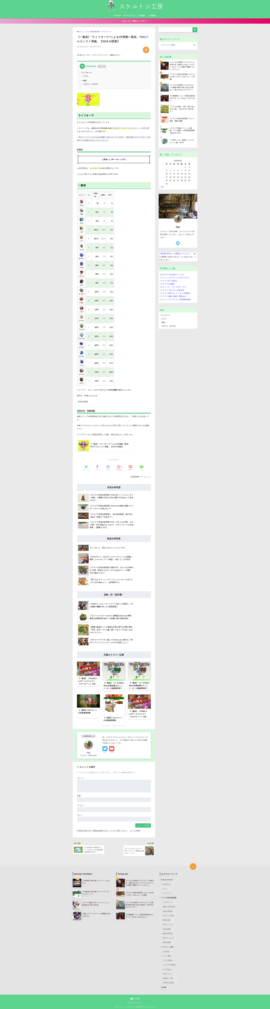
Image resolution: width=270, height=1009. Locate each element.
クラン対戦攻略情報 (170, 898)
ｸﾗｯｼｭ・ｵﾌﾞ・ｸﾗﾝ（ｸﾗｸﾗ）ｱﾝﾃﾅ (173, 287)
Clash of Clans (168, 880)
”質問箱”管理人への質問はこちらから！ (176, 254)
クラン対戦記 (169, 960)
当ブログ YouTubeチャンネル (172, 275)
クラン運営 (168, 956)
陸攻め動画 (168, 942)
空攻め (142, 15)
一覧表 (84, 80)
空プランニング (170, 924)
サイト (79, 815)
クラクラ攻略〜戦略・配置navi (173, 296)
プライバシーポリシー (135, 1003)
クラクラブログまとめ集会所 (172, 290)
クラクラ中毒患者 (170, 965)
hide (101, 66)
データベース (146, 477)
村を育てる (168, 884)
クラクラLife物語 (168, 284)
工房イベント (169, 974)
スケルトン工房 (168, 947)
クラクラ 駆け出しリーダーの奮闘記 (175, 293)
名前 (79, 796)
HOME (136, 998)
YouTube (111, 752)
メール (80, 805)
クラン (166, 889)
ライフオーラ (87, 73)
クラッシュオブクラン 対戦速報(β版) (176, 299)
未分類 (165, 987)
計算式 (86, 76)
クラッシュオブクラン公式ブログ (174, 278)
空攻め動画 (168, 929)
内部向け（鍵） (169, 978)
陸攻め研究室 (169, 933)
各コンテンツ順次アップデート (135, 21)
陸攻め (153, 15)
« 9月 (162, 187)
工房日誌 (167, 951)
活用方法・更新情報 (91, 84)
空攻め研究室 (169, 911)
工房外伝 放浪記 (170, 983)
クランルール (130, 15)
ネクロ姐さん (169, 969)
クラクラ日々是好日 (169, 281)
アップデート (169, 893)
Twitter (105, 752)
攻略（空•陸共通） (171, 907)
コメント (80, 778)
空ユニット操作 (170, 916)
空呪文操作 (168, 920)
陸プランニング (169, 938)
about (118, 15)
